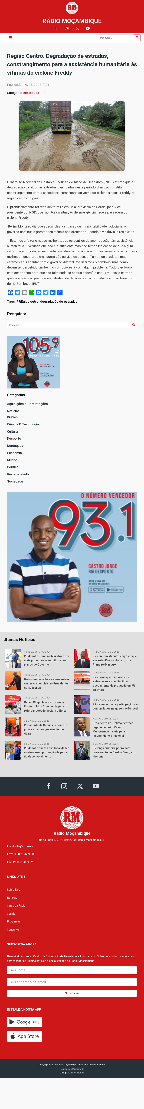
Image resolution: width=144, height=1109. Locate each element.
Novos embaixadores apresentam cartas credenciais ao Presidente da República (46, 683)
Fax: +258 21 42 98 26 (20, 862)
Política (12, 467)
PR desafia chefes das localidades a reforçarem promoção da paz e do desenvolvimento (46, 752)
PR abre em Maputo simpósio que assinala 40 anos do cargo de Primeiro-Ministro (115, 660)
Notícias (13, 411)
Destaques (31, 93)
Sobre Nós (13, 889)
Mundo (12, 460)
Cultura (12, 431)
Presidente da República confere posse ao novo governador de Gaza (45, 729)
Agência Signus (76, 1072)
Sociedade (15, 481)
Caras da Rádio (16, 905)
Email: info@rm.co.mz (20, 846)
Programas (14, 921)
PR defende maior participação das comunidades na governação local (116, 706)
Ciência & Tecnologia (23, 424)
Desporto (14, 438)
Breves (12, 417)
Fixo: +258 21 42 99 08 (21, 854)
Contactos (13, 929)
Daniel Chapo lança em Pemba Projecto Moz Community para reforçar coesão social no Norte (45, 706)
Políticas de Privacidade (72, 1069)
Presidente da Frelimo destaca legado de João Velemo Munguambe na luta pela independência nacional (113, 729)
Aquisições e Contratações (27, 404)
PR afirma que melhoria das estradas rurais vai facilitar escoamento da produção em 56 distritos (114, 683)
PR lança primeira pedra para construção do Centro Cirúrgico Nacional (114, 752)
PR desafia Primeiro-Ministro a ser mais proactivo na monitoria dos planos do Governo (46, 660)
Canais (11, 913)
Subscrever (72, 993)
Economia (14, 453)
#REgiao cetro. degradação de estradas (47, 301)
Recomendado (18, 474)
